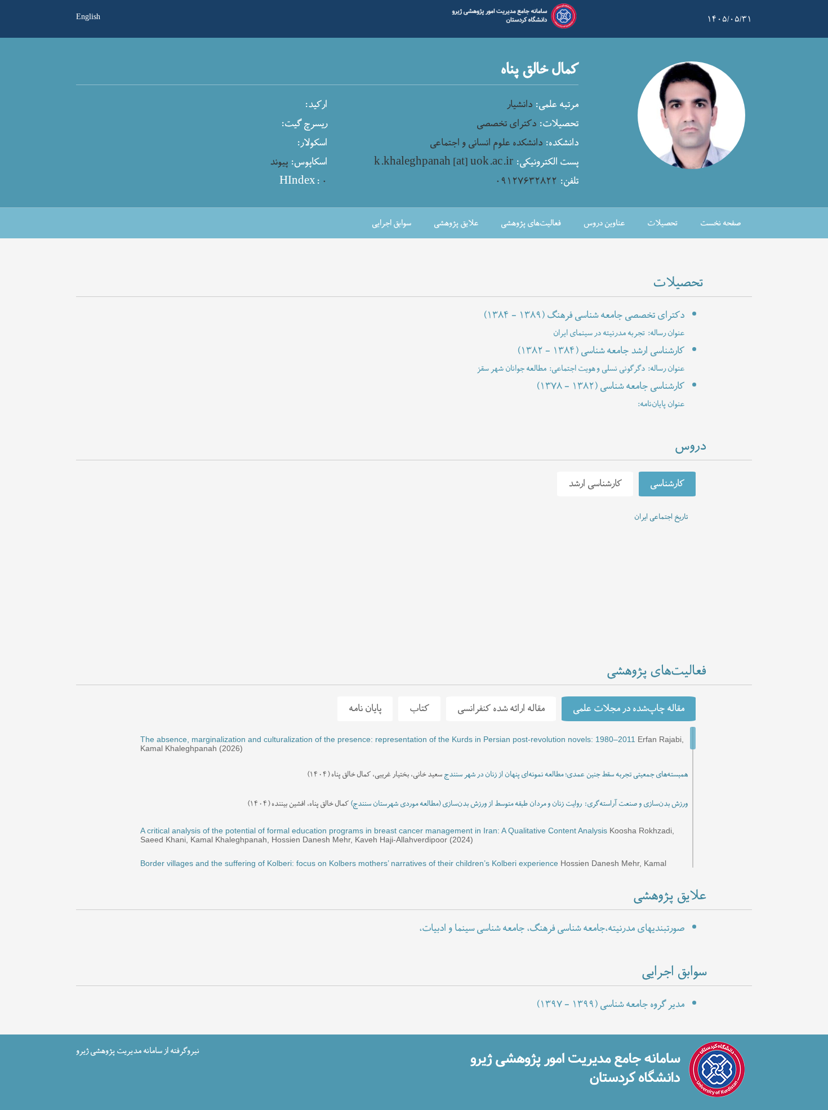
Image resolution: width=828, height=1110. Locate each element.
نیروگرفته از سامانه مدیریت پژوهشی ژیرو (137, 1051)
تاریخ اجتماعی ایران (661, 517)
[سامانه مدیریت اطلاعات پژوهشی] (512, 27)
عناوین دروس (604, 223)
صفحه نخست (720, 223)
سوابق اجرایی (391, 223)
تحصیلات (662, 223)
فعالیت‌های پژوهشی (531, 223)
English (88, 15)
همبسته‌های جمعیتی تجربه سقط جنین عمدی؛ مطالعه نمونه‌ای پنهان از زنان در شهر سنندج (566, 774)
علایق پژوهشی (456, 223)
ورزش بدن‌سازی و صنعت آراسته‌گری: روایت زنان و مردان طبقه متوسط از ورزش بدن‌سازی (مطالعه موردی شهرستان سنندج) (519, 804)
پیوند (279, 162)
